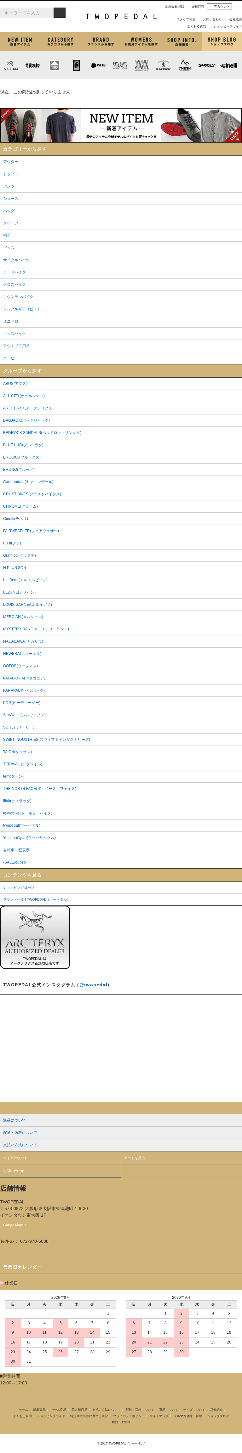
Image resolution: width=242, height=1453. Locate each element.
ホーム (23, 1409)
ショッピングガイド (228, 26)
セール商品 (58, 1409)
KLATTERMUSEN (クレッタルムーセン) (54, 65)
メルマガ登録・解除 (188, 1416)
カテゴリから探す (60, 41)
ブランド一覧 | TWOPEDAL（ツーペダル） (36, 899)
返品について (168, 1409)
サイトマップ (159, 1416)
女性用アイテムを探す (141, 41)
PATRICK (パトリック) (163, 65)
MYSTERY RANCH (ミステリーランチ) (120, 65)
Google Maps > (14, 1225)
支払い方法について (106, 1409)
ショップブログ (222, 41)
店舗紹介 (181, 41)
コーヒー (80, 85)
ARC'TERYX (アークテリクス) (11, 65)
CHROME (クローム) (76, 65)
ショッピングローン (18, 887)
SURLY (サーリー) (207, 65)
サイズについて (194, 1409)
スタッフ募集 (185, 19)
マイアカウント (15, 1158)
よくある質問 (196, 26)
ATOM (125, 1422)
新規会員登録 (174, 6)
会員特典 (198, 6)
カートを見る (134, 1158)
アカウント (222, 6)
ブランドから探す (101, 41)
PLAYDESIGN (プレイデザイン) (98, 65)
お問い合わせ (212, 19)
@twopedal (93, 984)
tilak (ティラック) (32, 65)
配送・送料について (140, 1409)
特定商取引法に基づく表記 (89, 1416)
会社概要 (235, 19)
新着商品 (39, 1409)
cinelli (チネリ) (228, 65)
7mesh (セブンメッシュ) (185, 65)
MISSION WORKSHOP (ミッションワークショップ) (142, 65)
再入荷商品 (79, 1409)
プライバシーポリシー (129, 1416)
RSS (115, 1422)
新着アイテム (20, 41)
